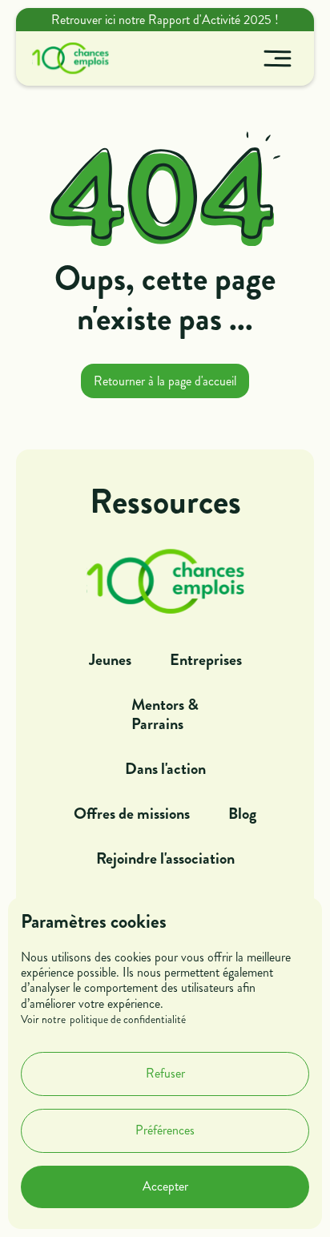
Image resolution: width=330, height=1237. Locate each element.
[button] (277, 58)
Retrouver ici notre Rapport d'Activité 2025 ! (165, 19)
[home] (66, 58)
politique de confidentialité (128, 1019)
